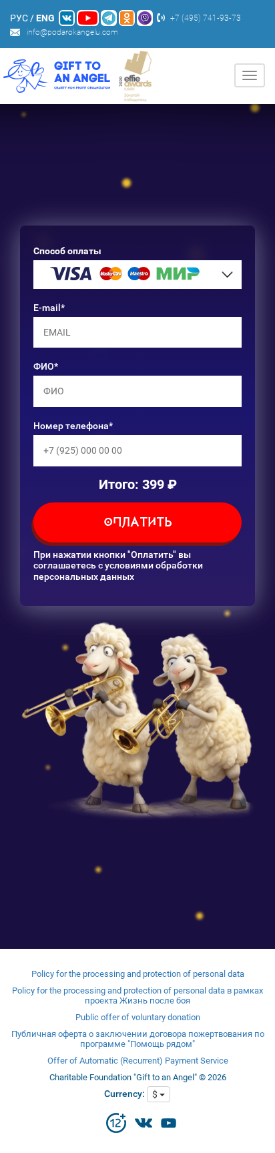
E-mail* (49, 307)
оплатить (137, 523)
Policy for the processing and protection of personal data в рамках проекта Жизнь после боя (137, 996)
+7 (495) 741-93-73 (205, 18)
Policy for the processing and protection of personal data (137, 974)
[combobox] (137, 274)
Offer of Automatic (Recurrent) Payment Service (137, 1061)
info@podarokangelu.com (72, 32)
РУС (19, 18)
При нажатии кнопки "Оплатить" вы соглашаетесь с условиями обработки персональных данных (118, 566)
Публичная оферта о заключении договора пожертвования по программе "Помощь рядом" (137, 1039)
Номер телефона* (73, 425)
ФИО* (45, 366)
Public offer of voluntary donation (137, 1017)
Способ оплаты (67, 251)
